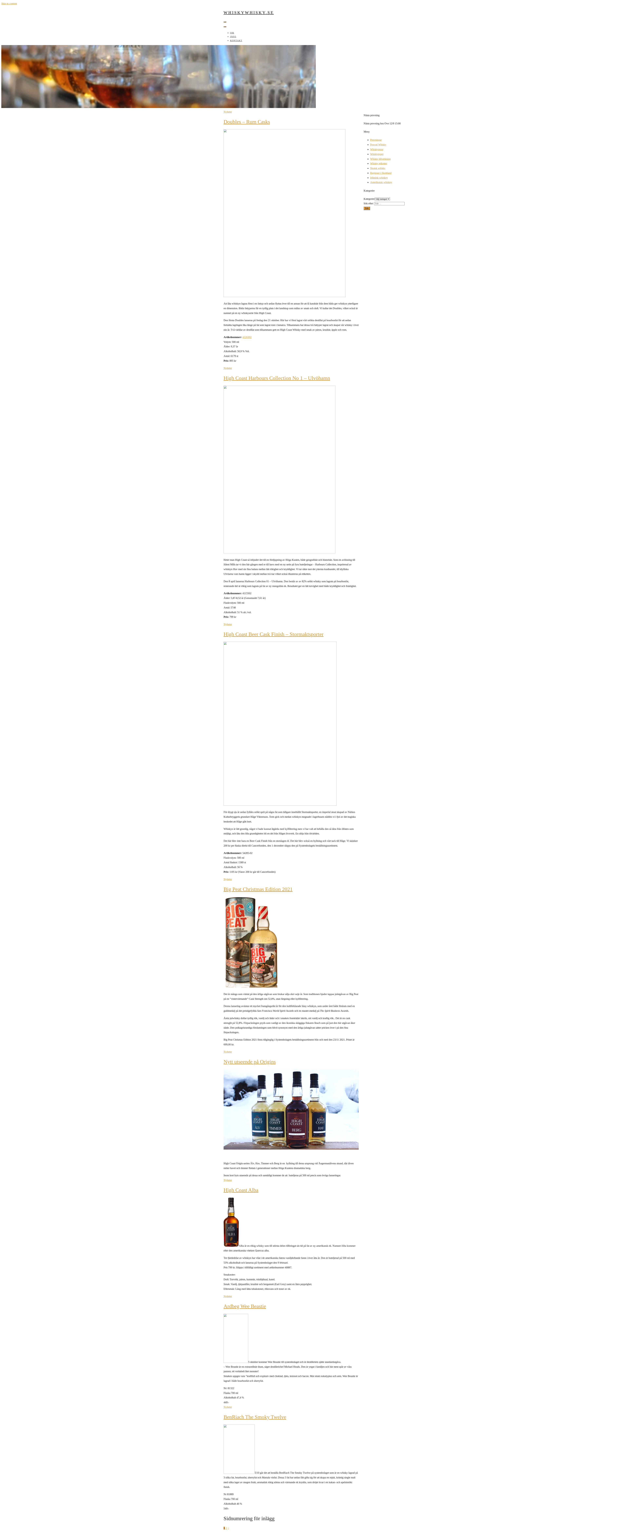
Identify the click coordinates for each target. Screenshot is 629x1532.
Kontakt (236, 40)
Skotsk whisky (377, 168)
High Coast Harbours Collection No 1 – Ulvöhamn (277, 378)
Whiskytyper (376, 154)
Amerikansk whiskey (381, 182)
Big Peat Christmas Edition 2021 (258, 889)
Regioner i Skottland (380, 173)
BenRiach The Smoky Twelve (255, 1417)
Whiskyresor (376, 149)
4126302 (247, 337)
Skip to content (9, 3)
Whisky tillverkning (380, 158)
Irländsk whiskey (379, 177)
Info (233, 36)
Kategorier (369, 198)
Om (232, 33)
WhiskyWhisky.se (249, 12)
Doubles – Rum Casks (247, 122)
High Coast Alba (241, 1190)
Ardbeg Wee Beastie (245, 1306)
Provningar (376, 139)
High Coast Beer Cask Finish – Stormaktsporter (274, 634)
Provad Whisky (378, 144)
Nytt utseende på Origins (250, 1062)
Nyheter (228, 111)
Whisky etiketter (378, 163)
